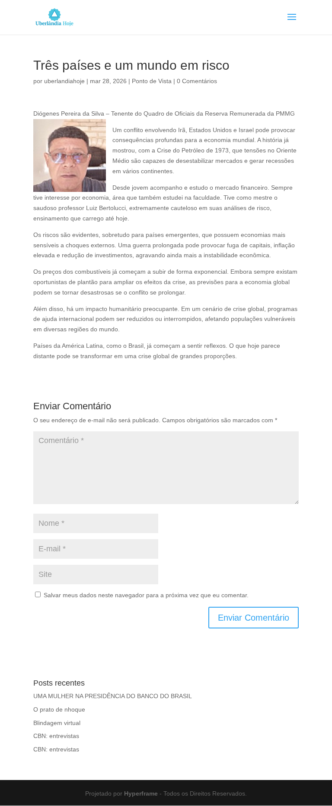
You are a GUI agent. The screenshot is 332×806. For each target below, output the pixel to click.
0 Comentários (197, 81)
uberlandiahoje (64, 81)
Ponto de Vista (152, 81)
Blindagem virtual (56, 722)
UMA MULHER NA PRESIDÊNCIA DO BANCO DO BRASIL (112, 696)
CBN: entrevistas (56, 735)
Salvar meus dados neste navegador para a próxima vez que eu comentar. (146, 595)
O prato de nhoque (59, 709)
